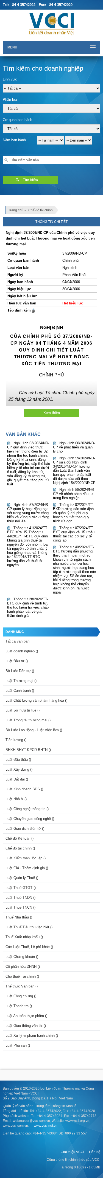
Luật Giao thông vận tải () (25, 1026)
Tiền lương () (15, 740)
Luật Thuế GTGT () (20, 888)
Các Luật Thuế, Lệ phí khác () (29, 947)
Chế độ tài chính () (20, 848)
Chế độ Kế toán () (19, 838)
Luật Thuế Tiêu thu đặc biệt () (28, 927)
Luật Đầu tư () (16, 661)
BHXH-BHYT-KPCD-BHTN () (28, 750)
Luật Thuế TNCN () (20, 907)
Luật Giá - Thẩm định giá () (26, 868)
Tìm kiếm (30, 180)
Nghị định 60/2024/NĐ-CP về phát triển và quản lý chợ (74, 447)
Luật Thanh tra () (18, 1006)
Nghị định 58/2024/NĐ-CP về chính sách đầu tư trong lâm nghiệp (74, 494)
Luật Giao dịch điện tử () (24, 828)
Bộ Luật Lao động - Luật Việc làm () (33, 730)
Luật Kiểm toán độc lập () (25, 858)
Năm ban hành (14, 140)
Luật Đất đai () (16, 779)
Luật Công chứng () (20, 996)
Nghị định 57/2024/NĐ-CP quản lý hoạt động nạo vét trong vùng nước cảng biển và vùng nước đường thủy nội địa (28, 513)
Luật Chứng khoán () (21, 957)
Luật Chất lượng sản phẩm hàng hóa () (36, 700)
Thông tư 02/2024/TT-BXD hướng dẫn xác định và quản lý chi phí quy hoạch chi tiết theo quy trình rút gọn (73, 513)
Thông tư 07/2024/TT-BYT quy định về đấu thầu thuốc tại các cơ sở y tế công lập (73, 534)
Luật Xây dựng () (18, 769)
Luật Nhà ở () (16, 799)
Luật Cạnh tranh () (19, 691)
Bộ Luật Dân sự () (19, 671)
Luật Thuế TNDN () (20, 897)
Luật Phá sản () (17, 1045)
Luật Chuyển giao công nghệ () (29, 819)
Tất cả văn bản (17, 641)
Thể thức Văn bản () (21, 986)
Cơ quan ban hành (17, 120)
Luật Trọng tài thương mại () (28, 720)
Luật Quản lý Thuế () (21, 878)
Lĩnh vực (10, 79)
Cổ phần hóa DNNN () (22, 966)
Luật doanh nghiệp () (21, 651)
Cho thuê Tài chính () (22, 976)
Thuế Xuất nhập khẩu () (24, 937)
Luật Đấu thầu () (18, 760)
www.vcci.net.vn (45, 1126)
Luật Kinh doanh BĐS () (24, 789)
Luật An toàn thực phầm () (26, 1016)
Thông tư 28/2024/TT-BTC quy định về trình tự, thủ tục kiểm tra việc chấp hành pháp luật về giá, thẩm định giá (28, 607)
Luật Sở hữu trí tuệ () (22, 710)
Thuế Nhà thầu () (18, 917)
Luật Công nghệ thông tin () (27, 809)
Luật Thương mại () (21, 681)
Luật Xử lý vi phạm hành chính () (31, 1035)
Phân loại (10, 99)
